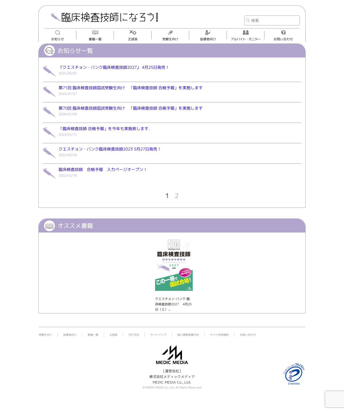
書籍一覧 (95, 39)
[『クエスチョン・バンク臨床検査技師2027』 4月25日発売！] (49, 78)
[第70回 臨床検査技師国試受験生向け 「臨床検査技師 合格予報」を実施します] (49, 119)
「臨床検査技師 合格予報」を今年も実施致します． (105, 128)
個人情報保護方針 (188, 335)
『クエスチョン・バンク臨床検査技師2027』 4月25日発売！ (114, 67)
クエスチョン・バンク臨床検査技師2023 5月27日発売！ (110, 149)
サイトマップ (158, 335)
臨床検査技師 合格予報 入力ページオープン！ (103, 169)
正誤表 (133, 39)
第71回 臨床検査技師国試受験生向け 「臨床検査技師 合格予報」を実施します (131, 88)
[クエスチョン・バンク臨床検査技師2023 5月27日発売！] (49, 160)
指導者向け (208, 39)
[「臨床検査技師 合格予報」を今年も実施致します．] (49, 139)
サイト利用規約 (219, 335)
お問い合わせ (283, 39)
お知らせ (57, 39)
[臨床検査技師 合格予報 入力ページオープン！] (49, 180)
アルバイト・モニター (245, 39)
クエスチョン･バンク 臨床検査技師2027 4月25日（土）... (173, 303)
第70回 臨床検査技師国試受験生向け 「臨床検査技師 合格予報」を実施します (131, 108)
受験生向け (170, 39)
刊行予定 (133, 335)
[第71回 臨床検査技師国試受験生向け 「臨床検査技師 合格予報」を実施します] (49, 99)
